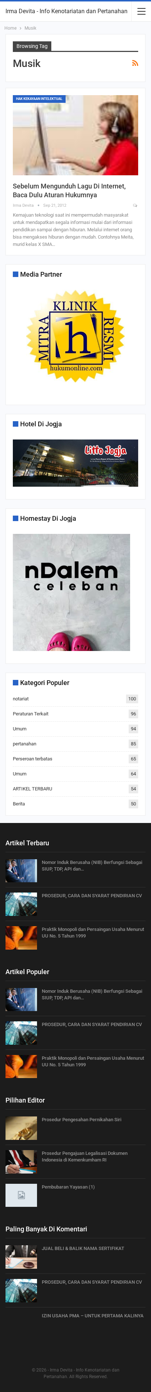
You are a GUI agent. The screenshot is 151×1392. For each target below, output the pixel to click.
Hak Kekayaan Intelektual (39, 99)
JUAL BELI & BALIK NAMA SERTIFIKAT (83, 1248)
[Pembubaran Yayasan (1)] (21, 1195)
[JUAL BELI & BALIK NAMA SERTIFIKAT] (21, 1257)
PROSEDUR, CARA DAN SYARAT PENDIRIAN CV (92, 895)
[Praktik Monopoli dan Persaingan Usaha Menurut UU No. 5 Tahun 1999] (21, 938)
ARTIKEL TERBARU (32, 789)
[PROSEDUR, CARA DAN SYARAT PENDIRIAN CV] (21, 904)
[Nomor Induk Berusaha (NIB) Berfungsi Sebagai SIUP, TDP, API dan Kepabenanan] (21, 871)
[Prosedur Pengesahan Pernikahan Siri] (21, 1128)
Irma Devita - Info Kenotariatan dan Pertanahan (66, 11)
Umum (19, 728)
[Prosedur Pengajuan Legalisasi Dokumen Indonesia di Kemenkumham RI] (21, 1162)
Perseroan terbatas (32, 759)
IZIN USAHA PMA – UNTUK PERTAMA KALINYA (93, 1315)
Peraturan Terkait (30, 713)
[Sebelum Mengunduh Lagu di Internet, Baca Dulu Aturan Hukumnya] (75, 135)
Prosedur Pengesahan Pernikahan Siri (81, 1119)
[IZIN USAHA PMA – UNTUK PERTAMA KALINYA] (21, 1324)
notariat (21, 698)
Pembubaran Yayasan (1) (68, 1187)
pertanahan (24, 743)
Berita (19, 804)
